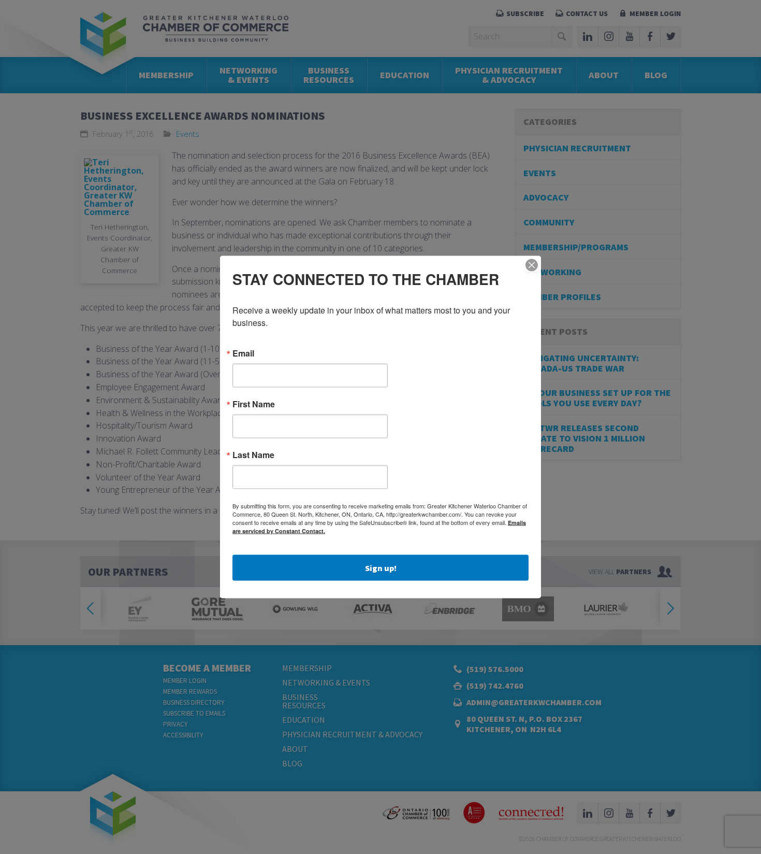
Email (243, 353)
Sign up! (381, 568)
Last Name (253, 455)
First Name (253, 404)
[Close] (531, 265)
